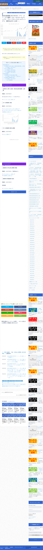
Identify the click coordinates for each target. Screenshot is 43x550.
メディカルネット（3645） (8, 174)
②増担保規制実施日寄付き (34, 195)
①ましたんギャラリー (34, 217)
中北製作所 (23, 384)
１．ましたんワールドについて (35, 159)
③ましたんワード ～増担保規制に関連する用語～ (35, 184)
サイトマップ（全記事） (4, 547)
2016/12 (32, 248)
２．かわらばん (32, 161)
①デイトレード (32, 285)
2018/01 (32, 275)
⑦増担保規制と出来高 (33, 206)
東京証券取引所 (6, 64)
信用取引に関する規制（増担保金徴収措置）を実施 (14, 66)
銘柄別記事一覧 (7, 548)
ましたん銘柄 (11, 4)
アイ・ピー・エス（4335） (8, 99)
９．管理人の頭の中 (33, 283)
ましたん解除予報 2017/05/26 (7, 392)
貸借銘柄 (9, 80)
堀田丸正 (4, 386)
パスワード (31, 509)
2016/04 (32, 232)
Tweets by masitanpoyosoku (34, 16)
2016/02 (32, 228)
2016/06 (32, 236)
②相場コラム (32, 287)
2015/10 (32, 219)
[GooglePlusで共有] (14, 43)
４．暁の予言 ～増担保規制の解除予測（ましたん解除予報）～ (35, 168)
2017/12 (32, 273)
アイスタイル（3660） (7, 188)
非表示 (20, 62)
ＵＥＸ (19, 386)
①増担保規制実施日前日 (34, 193)
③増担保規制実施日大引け (34, 197)
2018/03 (32, 279)
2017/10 (32, 269)
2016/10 (32, 244)
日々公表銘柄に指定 (8, 68)
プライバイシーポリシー (19, 547)
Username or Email (32, 505)
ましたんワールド (34, 547)
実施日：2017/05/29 (10, 67)
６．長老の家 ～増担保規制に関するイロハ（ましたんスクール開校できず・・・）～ (35, 175)
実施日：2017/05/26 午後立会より (13, 76)
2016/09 (32, 242)
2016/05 (32, 234)
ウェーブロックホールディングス (8, 384)
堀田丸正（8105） (6, 111)
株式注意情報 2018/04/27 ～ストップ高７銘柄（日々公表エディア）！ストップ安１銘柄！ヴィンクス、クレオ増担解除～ (16, 365)
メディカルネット (17, 384)
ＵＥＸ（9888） (6, 134)
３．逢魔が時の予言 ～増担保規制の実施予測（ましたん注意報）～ (35, 164)
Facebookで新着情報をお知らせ (35, 539)
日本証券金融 (5, 73)
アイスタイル (5, 382)
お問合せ (38, 1)
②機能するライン (33, 281)
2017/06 (32, 261)
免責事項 (11, 547)
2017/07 (32, 263)
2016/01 (32, 226)
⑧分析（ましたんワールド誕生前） (35, 209)
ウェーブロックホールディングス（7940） (11, 110)
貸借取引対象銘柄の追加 (9, 77)
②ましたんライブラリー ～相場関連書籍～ (35, 181)
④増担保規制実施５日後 (34, 199)
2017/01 (32, 250)
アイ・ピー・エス (11, 382)
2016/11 (32, 246)
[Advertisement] (14, 149)
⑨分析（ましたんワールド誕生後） (35, 212)
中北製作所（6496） (7, 175)
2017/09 (32, 267)
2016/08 (32, 240)
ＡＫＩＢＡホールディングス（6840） (10, 108)
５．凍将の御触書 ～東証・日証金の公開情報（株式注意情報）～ (12, 380)
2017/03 (32, 254)
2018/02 (32, 277)
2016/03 (32, 230)
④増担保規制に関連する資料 (34, 187)
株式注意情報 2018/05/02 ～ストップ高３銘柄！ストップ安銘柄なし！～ (16, 357)
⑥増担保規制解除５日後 (34, 204)
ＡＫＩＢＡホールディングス (11, 386)
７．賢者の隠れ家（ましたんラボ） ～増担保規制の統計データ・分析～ (35, 190)
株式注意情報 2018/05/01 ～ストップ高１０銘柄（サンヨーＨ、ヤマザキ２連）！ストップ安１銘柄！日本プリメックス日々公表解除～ (16, 360)
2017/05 (32, 259)
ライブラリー (22, 4)
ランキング (28, 4)
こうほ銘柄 (16, 4)
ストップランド (34, 4)
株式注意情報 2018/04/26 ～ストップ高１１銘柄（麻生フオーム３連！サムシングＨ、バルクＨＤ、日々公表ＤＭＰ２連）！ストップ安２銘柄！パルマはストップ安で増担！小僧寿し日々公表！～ (16, 370)
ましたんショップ (39, 4)
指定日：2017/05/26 (10, 69)
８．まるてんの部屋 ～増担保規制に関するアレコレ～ (35, 215)
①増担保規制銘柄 (33, 178)
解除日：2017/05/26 (10, 72)
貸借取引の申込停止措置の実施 (10, 74)
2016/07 (32, 238)
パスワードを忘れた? (32, 516)
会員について (31, 518)
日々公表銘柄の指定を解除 (9, 71)
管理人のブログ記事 (32, 38)
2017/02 (32, 252)
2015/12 (32, 224)
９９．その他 (32, 289)
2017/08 (32, 265)
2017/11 (32, 271)
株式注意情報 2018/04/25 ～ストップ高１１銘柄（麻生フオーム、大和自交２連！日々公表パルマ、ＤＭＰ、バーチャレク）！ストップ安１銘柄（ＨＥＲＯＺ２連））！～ (16, 375)
